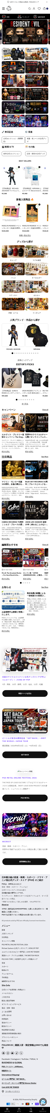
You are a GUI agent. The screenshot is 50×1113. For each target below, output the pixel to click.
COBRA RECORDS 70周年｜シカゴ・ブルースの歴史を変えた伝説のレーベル (13, 523)
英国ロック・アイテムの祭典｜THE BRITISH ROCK (20, 955)
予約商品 (5, 977)
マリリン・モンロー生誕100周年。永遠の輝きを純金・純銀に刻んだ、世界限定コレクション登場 (13, 482)
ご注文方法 (6, 997)
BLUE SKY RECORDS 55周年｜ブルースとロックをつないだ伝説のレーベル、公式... (36, 482)
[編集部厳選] (35, 16)
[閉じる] (46, 2)
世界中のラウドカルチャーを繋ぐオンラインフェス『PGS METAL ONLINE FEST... (36, 435)
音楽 (3, 963)
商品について (7, 1041)
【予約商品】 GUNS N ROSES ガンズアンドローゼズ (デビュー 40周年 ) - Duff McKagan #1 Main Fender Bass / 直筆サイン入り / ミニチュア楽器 (11, 392)
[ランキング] (19, 16)
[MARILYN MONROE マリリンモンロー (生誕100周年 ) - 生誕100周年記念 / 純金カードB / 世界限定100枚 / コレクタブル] (32, 213)
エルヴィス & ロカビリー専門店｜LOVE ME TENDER (20, 952)
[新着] (4, 16)
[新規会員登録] (34, 8)
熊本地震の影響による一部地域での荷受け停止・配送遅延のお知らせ (36, 594)
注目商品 (5, 937)
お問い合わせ (7, 1015)
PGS (20, 1099)
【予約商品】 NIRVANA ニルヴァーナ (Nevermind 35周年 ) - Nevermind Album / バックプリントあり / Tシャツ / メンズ (32, 189)
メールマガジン (7, 993)
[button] (3, 8)
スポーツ (5, 966)
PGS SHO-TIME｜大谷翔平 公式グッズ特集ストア (20, 959)
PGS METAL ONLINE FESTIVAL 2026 (15, 945)
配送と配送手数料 (8, 1001)
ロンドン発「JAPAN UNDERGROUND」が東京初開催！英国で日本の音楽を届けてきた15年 (33, 574)
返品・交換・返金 (8, 1008)
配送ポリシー (7, 1026)
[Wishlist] (39, 8)
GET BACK (25, 755)
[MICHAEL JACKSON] (13, 335)
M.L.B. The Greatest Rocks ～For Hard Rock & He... (11, 574)
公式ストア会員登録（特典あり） (14, 990)
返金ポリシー (7, 1023)
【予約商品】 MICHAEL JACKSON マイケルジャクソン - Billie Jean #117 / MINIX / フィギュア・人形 (11, 189)
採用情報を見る (25, 862)
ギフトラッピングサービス (11, 1004)
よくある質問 (7, 1012)
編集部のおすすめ (8, 981)
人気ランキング (7, 934)
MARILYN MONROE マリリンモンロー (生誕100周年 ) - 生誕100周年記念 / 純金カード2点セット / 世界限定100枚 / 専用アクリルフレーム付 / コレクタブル (12, 227)
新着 (3, 930)
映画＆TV (5, 970)
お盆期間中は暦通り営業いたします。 (13, 613)
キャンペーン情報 (8, 941)
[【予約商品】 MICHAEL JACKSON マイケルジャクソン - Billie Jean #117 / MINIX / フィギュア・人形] (12, 176)
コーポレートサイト (12, 1091)
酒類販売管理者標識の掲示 (11, 1033)
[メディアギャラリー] (13, 54)
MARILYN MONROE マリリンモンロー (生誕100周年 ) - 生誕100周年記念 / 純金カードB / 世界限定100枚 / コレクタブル (32, 227)
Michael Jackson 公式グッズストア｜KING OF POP (20, 948)
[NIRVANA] (36, 335)
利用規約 (5, 1019)
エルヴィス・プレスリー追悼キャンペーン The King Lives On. (13, 435)
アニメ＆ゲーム (7, 974)
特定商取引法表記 (8, 1030)
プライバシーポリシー (10, 1037)
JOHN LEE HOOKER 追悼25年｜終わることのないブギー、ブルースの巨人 (36, 523)
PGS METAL (25, 798)
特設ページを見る (25, 693)
